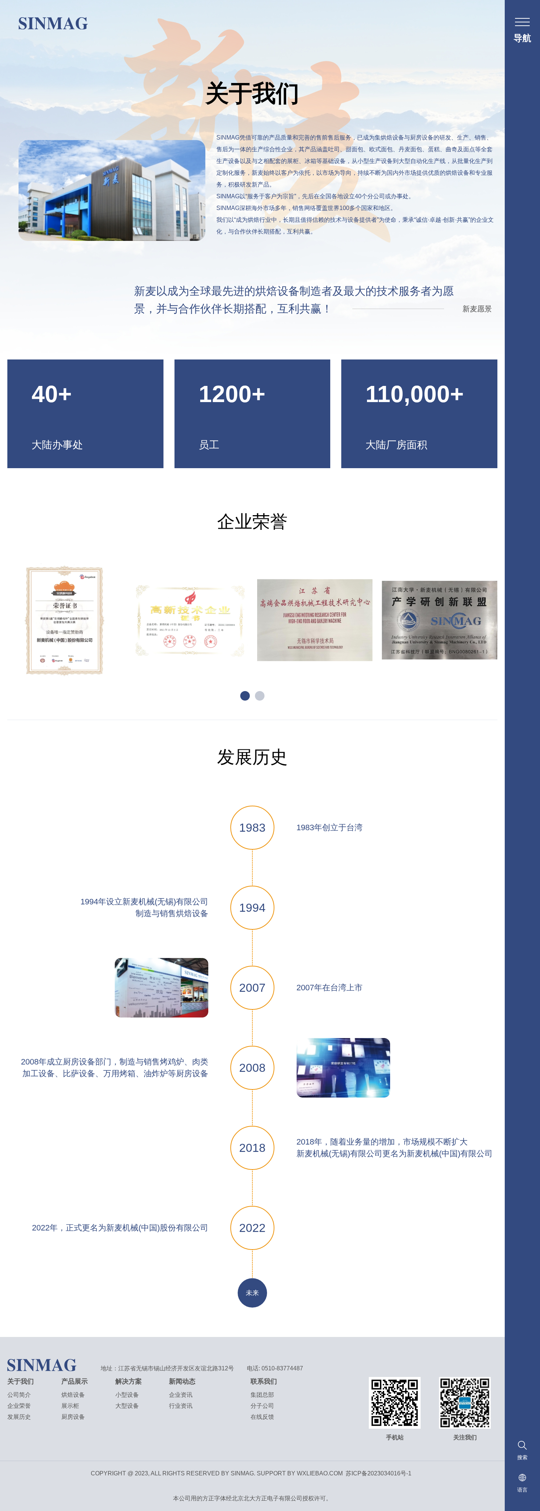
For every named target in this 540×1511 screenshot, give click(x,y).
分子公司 (262, 1406)
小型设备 (127, 1395)
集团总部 (262, 1395)
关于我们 (20, 1381)
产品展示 (74, 1381)
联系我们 (264, 1381)
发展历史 (19, 1417)
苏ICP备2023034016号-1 (378, 1473)
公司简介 (19, 1395)
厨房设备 (73, 1417)
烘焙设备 (73, 1395)
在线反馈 (262, 1417)
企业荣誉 (19, 1406)
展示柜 (70, 1406)
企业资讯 (180, 1395)
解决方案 (128, 1381)
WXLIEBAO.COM (320, 1473)
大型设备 (127, 1406)
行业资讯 (180, 1406)
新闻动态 (182, 1381)
